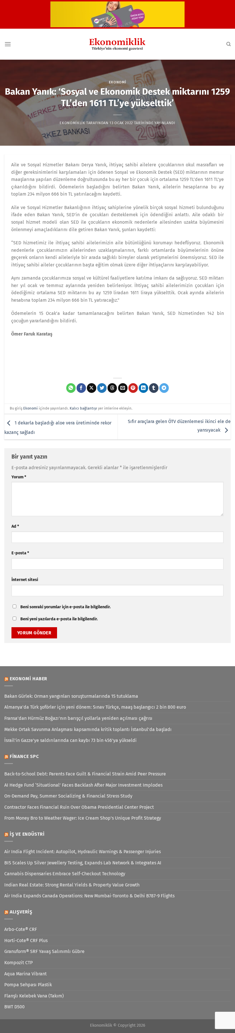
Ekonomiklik (72, 123)
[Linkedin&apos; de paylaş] (143, 388)
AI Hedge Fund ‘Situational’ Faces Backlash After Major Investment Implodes (83, 785)
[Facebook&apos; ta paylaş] (81, 388)
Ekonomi (117, 82)
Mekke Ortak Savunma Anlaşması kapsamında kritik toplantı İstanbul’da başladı (88, 729)
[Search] (228, 44)
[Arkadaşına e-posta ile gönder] (123, 388)
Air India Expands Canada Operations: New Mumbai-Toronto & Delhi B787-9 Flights (89, 895)
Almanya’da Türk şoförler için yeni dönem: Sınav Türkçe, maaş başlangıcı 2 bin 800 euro (95, 707)
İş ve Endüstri (27, 834)
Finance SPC (24, 756)
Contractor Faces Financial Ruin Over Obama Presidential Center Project (79, 807)
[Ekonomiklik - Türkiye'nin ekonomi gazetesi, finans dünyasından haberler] (117, 44)
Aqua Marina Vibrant (25, 974)
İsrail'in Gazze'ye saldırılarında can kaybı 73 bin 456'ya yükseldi (70, 740)
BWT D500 (14, 1006)
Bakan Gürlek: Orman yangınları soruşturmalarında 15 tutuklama (71, 696)
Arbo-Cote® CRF (20, 929)
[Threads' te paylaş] (112, 388)
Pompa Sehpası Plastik (28, 984)
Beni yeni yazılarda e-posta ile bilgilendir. (59, 619)
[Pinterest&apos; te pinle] (133, 388)
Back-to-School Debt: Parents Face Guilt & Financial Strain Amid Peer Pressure (85, 774)
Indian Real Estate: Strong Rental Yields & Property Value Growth (72, 885)
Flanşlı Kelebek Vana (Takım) (34, 996)
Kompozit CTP (18, 962)
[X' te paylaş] (91, 388)
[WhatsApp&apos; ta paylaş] (71, 388)
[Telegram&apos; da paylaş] (164, 388)
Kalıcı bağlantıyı (83, 408)
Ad (15, 526)
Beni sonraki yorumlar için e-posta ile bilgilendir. (65, 607)
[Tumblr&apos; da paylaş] (153, 388)
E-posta (20, 553)
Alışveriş (21, 912)
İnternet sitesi (24, 579)
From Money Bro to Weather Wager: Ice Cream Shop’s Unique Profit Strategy (82, 818)
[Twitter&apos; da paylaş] (102, 388)
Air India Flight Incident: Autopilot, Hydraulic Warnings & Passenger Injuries (82, 851)
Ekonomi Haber (28, 678)
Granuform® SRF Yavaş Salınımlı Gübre (44, 951)
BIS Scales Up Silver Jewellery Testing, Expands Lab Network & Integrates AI (82, 863)
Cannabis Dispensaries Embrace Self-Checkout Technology (64, 873)
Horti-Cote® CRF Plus (26, 940)
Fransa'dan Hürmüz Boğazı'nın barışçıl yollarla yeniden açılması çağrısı (78, 718)
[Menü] (7, 44)
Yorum (18, 477)
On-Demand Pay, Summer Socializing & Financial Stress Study (68, 796)
